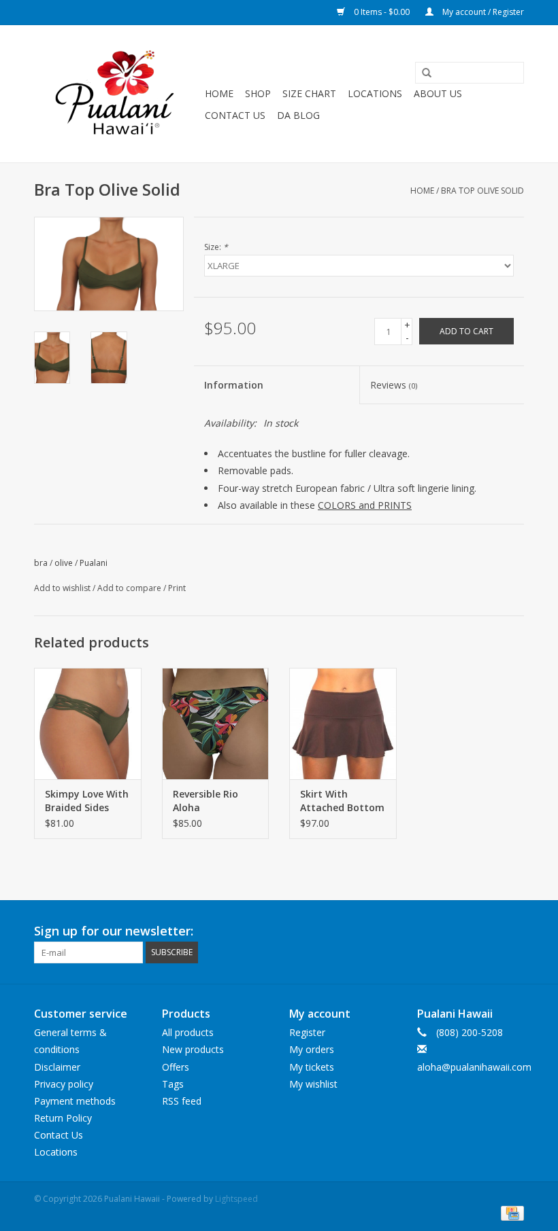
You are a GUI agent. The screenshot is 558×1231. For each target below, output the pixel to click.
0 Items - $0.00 (382, 12)
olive (63, 563)
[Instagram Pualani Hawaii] (513, 931)
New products (193, 1049)
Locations (375, 93)
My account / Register (482, 12)
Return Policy (63, 1117)
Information (233, 384)
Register (307, 1032)
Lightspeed (236, 1199)
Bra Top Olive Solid (482, 190)
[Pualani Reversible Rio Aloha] (215, 724)
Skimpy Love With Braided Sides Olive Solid (87, 801)
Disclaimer (57, 1066)
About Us (438, 93)
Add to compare (130, 588)
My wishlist (313, 1083)
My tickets (311, 1066)
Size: (216, 247)
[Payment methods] (510, 1212)
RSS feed (181, 1100)
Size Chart (309, 93)
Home (219, 93)
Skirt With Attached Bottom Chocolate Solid (342, 801)
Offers (175, 1066)
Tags (173, 1083)
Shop (258, 93)
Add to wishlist (62, 588)
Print (177, 588)
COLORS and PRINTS (365, 505)
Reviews (393, 384)
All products (188, 1032)
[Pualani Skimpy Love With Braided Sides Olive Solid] (88, 724)
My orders (311, 1049)
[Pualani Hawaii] (117, 94)
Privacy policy (63, 1083)
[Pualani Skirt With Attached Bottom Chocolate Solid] (343, 724)
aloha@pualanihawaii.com (474, 1066)
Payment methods (75, 1100)
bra (41, 563)
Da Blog (298, 115)
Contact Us (235, 115)
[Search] (422, 73)
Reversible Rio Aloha (205, 800)
